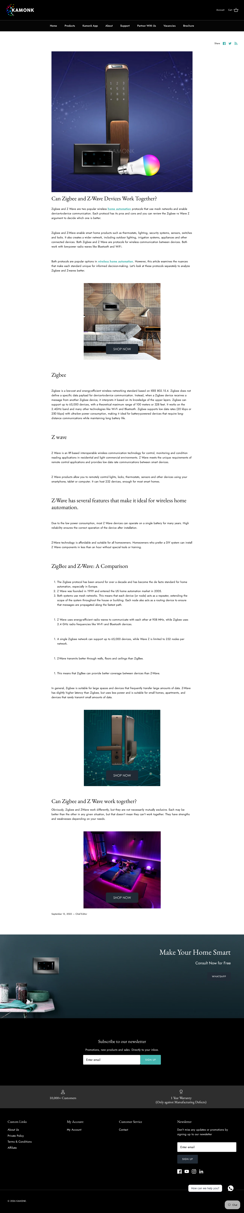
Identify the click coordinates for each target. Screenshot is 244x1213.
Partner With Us (146, 26)
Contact (123, 1130)
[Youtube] (187, 1171)
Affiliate (12, 1148)
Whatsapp (219, 976)
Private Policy (16, 1136)
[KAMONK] (20, 10)
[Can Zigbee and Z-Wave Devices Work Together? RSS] (236, 43)
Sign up (150, 1060)
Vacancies (170, 26)
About (109, 26)
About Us (13, 1130)
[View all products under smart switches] (122, 359)
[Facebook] (179, 1171)
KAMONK (21, 1201)
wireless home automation (115, 261)
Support (125, 26)
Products (70, 26)
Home (53, 26)
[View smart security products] (122, 785)
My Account (74, 1130)
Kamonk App (90, 26)
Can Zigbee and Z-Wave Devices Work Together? (104, 198)
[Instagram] (194, 1171)
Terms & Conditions (20, 1142)
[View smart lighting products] (122, 907)
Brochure (188, 26)
